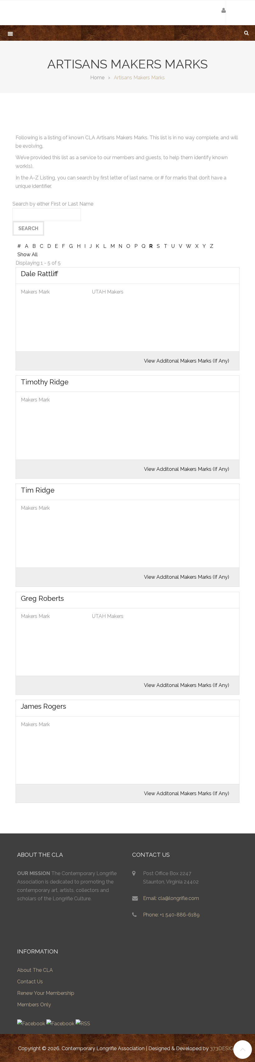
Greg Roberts (42, 598)
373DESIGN (223, 1048)
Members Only (34, 1005)
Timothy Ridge (44, 382)
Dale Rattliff (39, 274)
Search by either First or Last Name (52, 204)
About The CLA (35, 970)
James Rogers (43, 706)
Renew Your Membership (45, 993)
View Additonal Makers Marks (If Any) (186, 361)
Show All (27, 254)
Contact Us (30, 982)
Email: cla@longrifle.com (171, 898)
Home (97, 78)
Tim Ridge (37, 490)
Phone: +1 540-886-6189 (171, 915)
